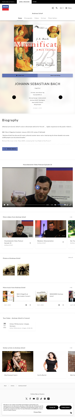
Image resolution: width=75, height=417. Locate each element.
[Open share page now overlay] (53, 8)
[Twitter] (26, 399)
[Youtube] (34, 399)
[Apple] (48, 399)
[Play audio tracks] (26, 305)
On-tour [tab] (43, 18)
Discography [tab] (28, 18)
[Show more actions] (30, 243)
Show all (70, 257)
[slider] (27, 205)
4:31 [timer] (52, 204)
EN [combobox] (61, 8)
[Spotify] (45, 399)
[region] (37, 187)
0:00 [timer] (47, 204)
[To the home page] (20, 10)
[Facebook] (30, 399)
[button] (37, 187)
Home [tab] (20, 18)
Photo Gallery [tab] (52, 18)
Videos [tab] (36, 18)
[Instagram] (37, 399)
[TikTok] (41, 399)
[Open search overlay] (57, 8)
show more (11, 149)
